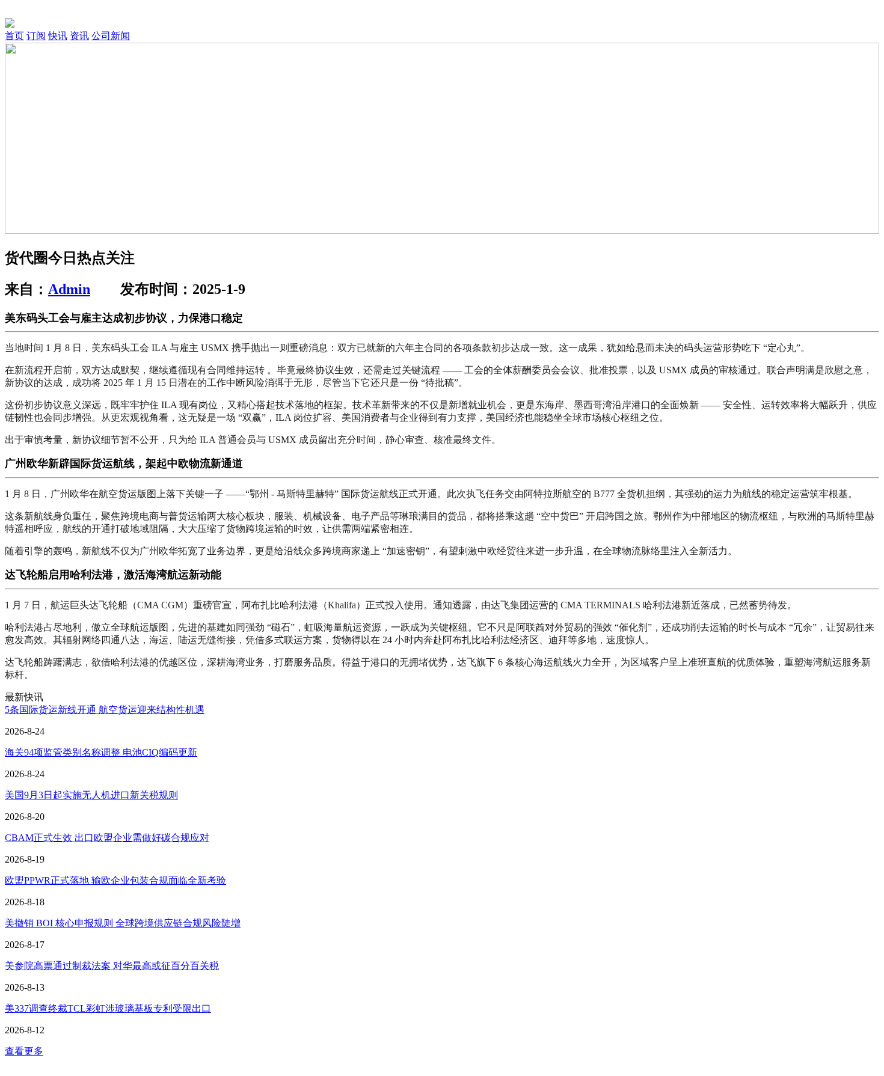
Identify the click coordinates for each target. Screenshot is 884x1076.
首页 (14, 36)
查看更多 (24, 1051)
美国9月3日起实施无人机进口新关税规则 (91, 795)
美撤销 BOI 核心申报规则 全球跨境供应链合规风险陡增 (123, 923)
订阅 (36, 36)
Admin (69, 289)
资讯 (79, 36)
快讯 (57, 36)
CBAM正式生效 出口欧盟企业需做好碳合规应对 (107, 838)
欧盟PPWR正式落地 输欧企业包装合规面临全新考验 (115, 880)
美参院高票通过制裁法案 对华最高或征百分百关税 (112, 966)
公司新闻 (110, 36)
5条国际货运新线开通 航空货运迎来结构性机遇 (104, 710)
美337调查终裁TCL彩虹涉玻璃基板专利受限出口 (108, 1008)
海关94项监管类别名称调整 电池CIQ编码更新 (101, 752)
